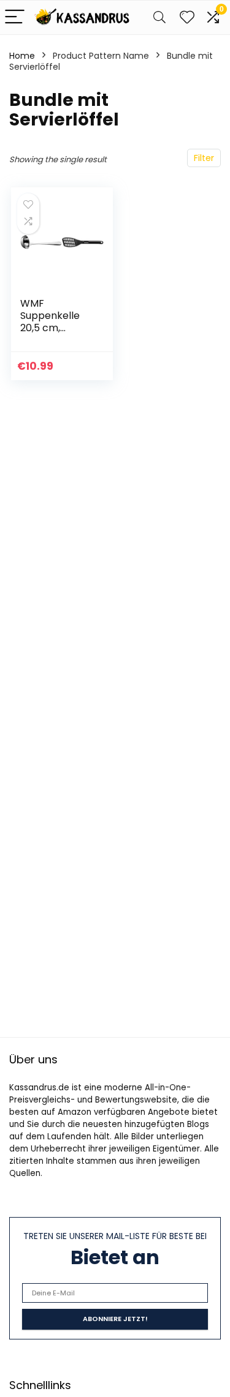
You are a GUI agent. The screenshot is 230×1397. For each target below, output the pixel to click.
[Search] (159, 17)
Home (22, 56)
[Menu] (14, 17)
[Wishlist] (187, 17)
